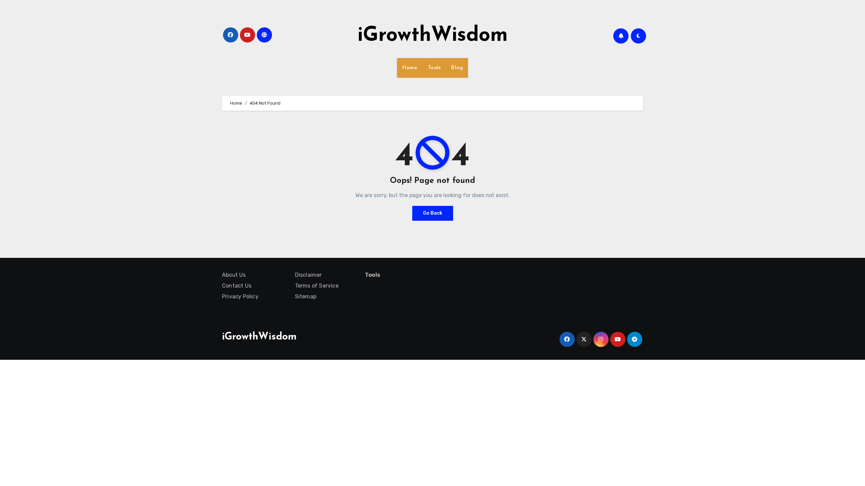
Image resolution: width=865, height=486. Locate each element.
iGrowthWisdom (432, 36)
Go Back (432, 213)
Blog (457, 68)
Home (410, 68)
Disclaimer (308, 275)
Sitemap (305, 296)
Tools (434, 68)
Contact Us (236, 285)
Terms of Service (317, 285)
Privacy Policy (240, 296)
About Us (234, 275)
